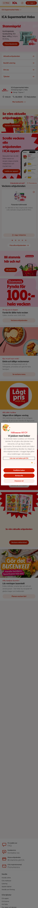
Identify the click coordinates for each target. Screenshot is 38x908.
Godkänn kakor (19, 470)
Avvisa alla (19, 476)
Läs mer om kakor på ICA (19, 458)
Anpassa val (19, 481)
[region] (19, 454)
